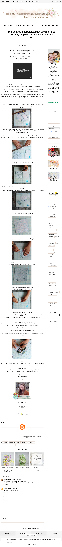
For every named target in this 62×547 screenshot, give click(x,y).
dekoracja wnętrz (52, 252)
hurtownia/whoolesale (32, 537)
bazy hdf (57, 236)
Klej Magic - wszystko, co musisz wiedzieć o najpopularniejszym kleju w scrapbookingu (54, 154)
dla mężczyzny (52, 263)
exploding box (51, 272)
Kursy (41, 25)
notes (55, 294)
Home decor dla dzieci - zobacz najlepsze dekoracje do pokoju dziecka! (54, 178)
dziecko (54, 265)
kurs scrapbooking (52, 287)
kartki (54, 283)
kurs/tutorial (31, 442)
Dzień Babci (51, 223)
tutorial (50, 301)
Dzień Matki (51, 227)
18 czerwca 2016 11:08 (15, 496)
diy (58, 252)
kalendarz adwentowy (53, 281)
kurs (55, 285)
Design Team (19, 537)
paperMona (7, 479)
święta (50, 305)
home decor (51, 276)
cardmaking (5, 442)
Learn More (29, 544)
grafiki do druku (52, 274)
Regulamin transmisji (7, 537)
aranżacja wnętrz (52, 234)
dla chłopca (51, 254)
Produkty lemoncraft (52, 25)
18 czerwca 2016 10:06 (12, 488)
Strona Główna (5, 1)
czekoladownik (52, 247)
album (50, 232)
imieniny (56, 276)
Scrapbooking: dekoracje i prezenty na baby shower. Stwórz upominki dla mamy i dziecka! (53, 166)
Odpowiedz (6, 484)
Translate (54, 131)
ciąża (57, 243)
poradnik (50, 296)
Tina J (5, 488)
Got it (34, 544)
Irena (18, 442)
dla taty (50, 265)
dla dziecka (51, 256)
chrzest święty (51, 243)
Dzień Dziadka (51, 225)
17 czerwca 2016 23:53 (15, 479)
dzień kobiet (51, 267)
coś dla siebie (51, 245)
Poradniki (35, 25)
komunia (50, 285)
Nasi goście (20, 1)
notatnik (50, 294)
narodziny (57, 292)
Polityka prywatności (32, 1)
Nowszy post (17, 433)
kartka (50, 283)
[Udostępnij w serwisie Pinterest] (6, 422)
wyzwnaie (51, 303)
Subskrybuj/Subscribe (47, 537)
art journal (51, 236)
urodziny (55, 301)
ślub (55, 303)
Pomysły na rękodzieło (22, 25)
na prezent (51, 292)
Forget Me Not (12, 442)
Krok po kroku (24, 442)
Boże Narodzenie (52, 218)
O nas (14, 1)
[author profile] (22, 427)
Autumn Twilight (52, 216)
